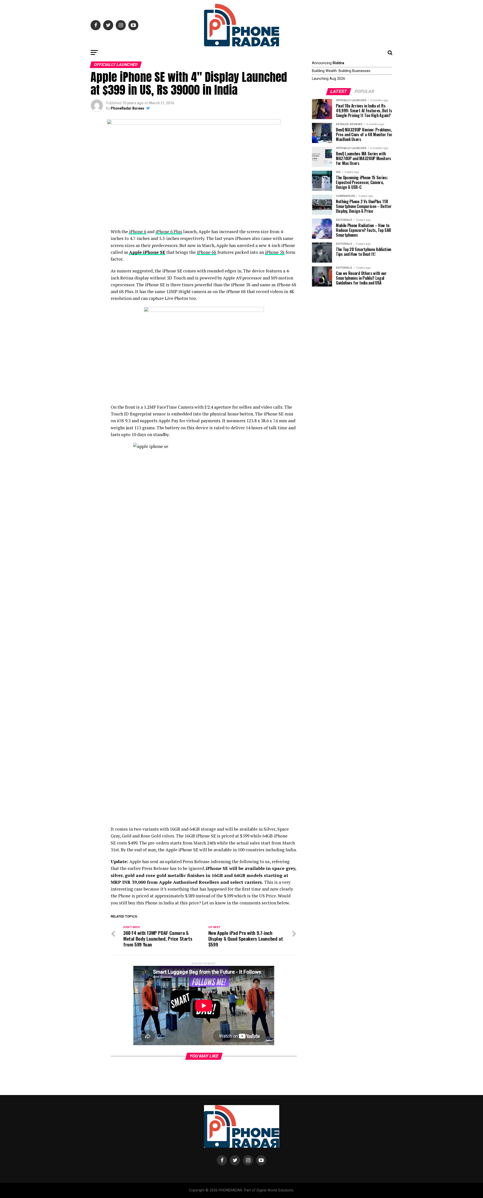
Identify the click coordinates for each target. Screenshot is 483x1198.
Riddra (338, 63)
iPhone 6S (206, 252)
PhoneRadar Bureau (127, 108)
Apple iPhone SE (147, 252)
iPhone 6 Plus (168, 231)
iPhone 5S (275, 252)
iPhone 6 (137, 231)
